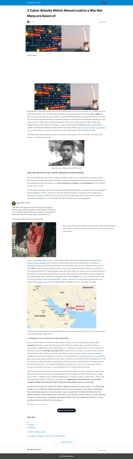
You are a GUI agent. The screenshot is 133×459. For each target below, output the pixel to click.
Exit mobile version (66, 456)
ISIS (54, 436)
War (63, 436)
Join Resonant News (67, 410)
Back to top (102, 450)
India (47, 436)
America (33, 436)
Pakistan (59, 436)
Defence (37, 432)
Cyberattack (41, 436)
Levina (44, 404)
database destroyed (44, 282)
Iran (51, 436)
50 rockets (39, 195)
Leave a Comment (66, 442)
